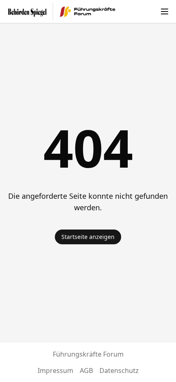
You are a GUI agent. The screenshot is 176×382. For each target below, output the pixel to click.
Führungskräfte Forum (88, 354)
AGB (86, 370)
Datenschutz (119, 370)
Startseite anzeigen (88, 237)
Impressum (55, 370)
